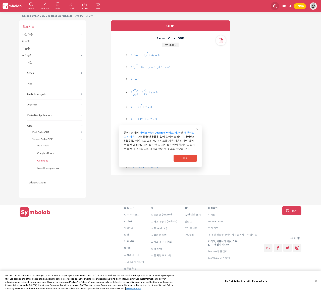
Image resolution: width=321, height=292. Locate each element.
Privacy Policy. (133, 288)
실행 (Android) (159, 228)
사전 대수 (27, 34)
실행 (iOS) (156, 248)
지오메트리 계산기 (134, 261)
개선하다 (299, 6)
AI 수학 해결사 (132, 214)
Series (30, 73)
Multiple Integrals (36, 94)
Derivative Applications (39, 115)
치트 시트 (129, 241)
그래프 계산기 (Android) (164, 221)
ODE (29, 125)
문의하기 (189, 235)
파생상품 (32, 104)
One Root (42, 160)
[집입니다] (35, 216)
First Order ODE (40, 132)
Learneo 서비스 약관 (167, 132)
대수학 (26, 41)
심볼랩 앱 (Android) (162, 214)
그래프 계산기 (131, 254)
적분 (29, 83)
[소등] (290, 6)
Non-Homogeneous (48, 168)
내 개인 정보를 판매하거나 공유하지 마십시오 (232, 234)
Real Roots (43, 145)
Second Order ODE (42, 139)
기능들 (26, 48)
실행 (126, 234)
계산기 (127, 248)
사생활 (211, 214)
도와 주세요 (191, 228)
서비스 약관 (146, 132)
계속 (185, 158)
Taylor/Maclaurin (36, 182)
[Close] (315, 281)
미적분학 (27, 55)
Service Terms (215, 221)
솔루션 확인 (130, 268)
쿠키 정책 (213, 227)
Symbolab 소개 (193, 214)
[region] (160, 281)
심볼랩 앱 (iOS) (159, 235)
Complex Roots (45, 153)
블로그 (188, 221)
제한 (29, 62)
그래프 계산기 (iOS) (161, 241)
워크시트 (129, 227)
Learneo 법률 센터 (218, 251)
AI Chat (128, 221)
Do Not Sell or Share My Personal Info (246, 281)
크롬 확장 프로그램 (161, 255)
